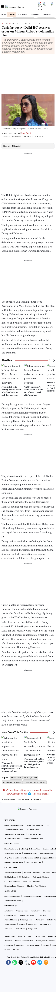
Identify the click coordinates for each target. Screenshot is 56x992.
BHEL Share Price (34, 834)
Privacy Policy (39, 936)
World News (40, 920)
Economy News (45, 924)
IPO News (46, 911)
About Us (21, 936)
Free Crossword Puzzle (12, 901)
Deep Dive (8, 858)
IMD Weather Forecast (12, 853)
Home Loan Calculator (31, 881)
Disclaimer (8, 941)
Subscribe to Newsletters (32, 896)
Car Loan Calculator (12, 881)
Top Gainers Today (47, 853)
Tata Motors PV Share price (14, 834)
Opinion (22, 924)
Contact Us (20, 945)
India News (8, 929)
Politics (12, 15)
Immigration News (27, 915)
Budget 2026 (32, 929)
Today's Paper (9, 936)
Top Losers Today (30, 853)
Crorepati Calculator (32, 872)
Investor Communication (24, 941)
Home (3, 15)
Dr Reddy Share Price (12, 839)
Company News (21, 911)
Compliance (8, 945)
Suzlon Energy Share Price (14, 825)
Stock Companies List (12, 896)
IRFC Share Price (32, 830)
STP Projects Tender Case (30, 849)
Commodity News (10, 915)
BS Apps (16, 950)
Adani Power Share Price (13, 830)
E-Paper (35, 15)
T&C (29, 936)
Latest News (8, 911)
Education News (10, 924)
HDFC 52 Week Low (33, 862)
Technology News (26, 920)
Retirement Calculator (41, 877)
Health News (32, 924)
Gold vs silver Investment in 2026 (27, 858)
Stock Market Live (11, 849)
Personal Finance (10, 920)
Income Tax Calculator (12, 872)
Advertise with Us (33, 945)
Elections (22, 15)
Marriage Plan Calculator (36, 886)
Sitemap (46, 945)
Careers (7, 950)
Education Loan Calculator (14, 886)
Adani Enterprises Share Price (38, 825)
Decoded (47, 15)
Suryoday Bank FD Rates (13, 862)
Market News (35, 911)
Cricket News (41, 915)
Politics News (20, 929)
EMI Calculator (10, 877)
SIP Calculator (24, 877)
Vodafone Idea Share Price (33, 839)
